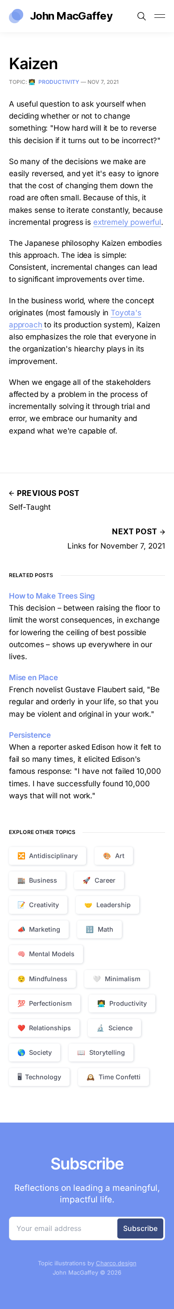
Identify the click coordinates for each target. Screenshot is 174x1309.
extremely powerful (127, 222)
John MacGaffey (71, 15)
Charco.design (116, 1263)
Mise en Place (33, 677)
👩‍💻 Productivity (54, 82)
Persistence (30, 735)
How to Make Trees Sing (52, 595)
